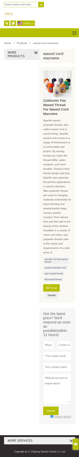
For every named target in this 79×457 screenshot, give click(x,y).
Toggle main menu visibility (74, 32)
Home (7, 43)
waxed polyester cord (55, 267)
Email (51, 287)
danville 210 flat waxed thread (56, 260)
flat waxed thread (53, 279)
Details (52, 295)
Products (22, 43)
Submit (51, 410)
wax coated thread (54, 273)
